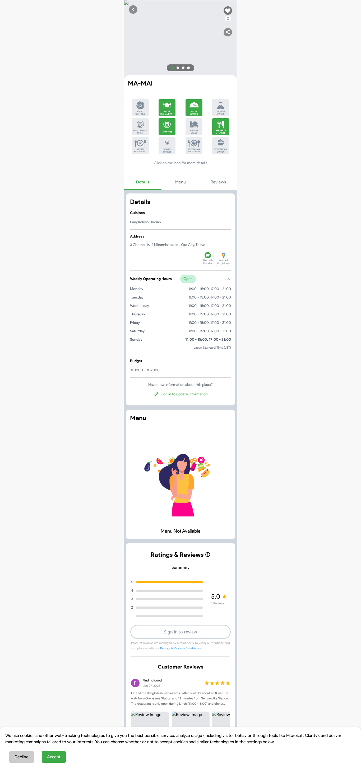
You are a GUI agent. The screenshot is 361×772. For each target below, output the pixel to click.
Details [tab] (143, 181)
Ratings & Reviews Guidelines (180, 648)
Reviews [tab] (218, 181)
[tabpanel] (180, 299)
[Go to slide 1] (172, 68)
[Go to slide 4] (188, 68)
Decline (22, 756)
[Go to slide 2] (178, 68)
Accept (54, 756)
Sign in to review (180, 632)
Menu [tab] (180, 181)
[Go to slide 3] (183, 68)
